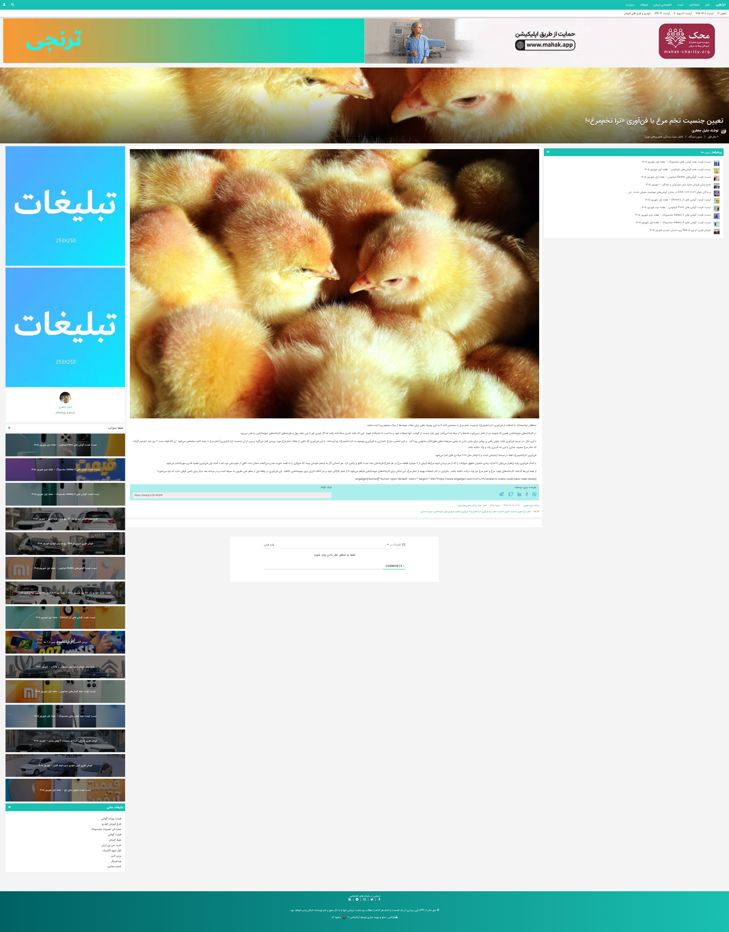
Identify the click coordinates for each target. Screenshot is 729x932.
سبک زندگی (670, 137)
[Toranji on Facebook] (379, 900)
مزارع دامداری (427, 511)
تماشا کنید (694, 5)
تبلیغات (644, 5)
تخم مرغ (527, 511)
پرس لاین (116, 856)
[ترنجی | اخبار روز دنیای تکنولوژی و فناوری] (721, 4)
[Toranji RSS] (349, 900)
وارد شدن (269, 545)
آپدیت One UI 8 (704, 13)
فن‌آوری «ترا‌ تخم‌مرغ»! (478, 511)
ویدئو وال (116, 861)
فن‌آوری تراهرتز (461, 511)
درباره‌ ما (630, 5)
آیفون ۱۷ (721, 13)
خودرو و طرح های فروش (637, 13)
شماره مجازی (114, 866)
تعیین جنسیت (516, 511)
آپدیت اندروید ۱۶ (683, 13)
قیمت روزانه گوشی (111, 818)
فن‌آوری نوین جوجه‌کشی (444, 511)
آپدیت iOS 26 (662, 13)
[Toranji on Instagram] (364, 900)
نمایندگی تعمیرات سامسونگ (106, 829)
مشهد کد (336, 917)
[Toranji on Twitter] (372, 900)
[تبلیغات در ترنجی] (183, 41)
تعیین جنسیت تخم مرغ (499, 511)
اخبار (707, 5)
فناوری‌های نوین (653, 137)
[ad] (65, 206)
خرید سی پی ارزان (111, 845)
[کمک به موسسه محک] (545, 41)
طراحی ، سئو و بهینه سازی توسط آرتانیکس (372, 917)
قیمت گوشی (114, 834)
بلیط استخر (115, 840)
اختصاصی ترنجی (662, 5)
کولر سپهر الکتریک (112, 850)
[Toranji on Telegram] (357, 900)
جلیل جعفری (700, 130)
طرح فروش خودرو (111, 824)
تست (680, 5)
